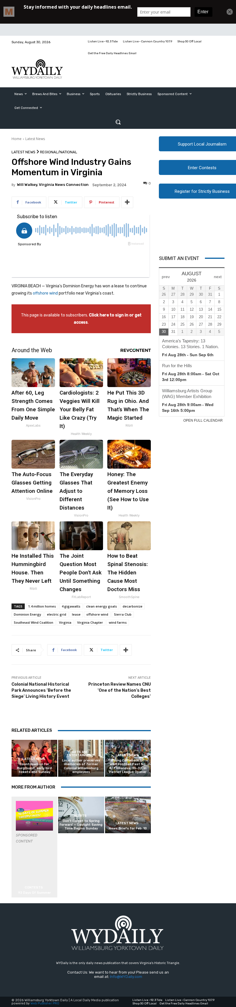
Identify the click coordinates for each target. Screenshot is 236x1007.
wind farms (118, 622)
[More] (127, 202)
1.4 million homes (42, 606)
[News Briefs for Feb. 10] (128, 815)
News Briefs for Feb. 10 (128, 828)
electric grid (56, 614)
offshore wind (45, 293)
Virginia (65, 622)
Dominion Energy (27, 614)
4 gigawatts (71, 606)
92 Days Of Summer (34, 893)
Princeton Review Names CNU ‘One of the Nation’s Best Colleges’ (119, 690)
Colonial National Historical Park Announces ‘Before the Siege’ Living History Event (41, 690)
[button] (118, 122)
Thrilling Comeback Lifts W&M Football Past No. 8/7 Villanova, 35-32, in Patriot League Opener (128, 766)
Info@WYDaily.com (126, 976)
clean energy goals (101, 606)
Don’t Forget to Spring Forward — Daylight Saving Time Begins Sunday (81, 824)
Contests (34, 887)
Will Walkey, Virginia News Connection (53, 184)
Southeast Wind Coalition (33, 622)
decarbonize (132, 606)
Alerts (80, 815)
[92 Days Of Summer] (34, 816)
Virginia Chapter (90, 622)
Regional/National (58, 152)
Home (17, 138)
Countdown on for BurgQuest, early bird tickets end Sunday (34, 768)
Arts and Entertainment (80, 753)
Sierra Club (123, 614)
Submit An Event (179, 258)
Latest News (35, 138)
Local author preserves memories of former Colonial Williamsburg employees (81, 766)
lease (76, 614)
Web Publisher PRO (45, 1003)
